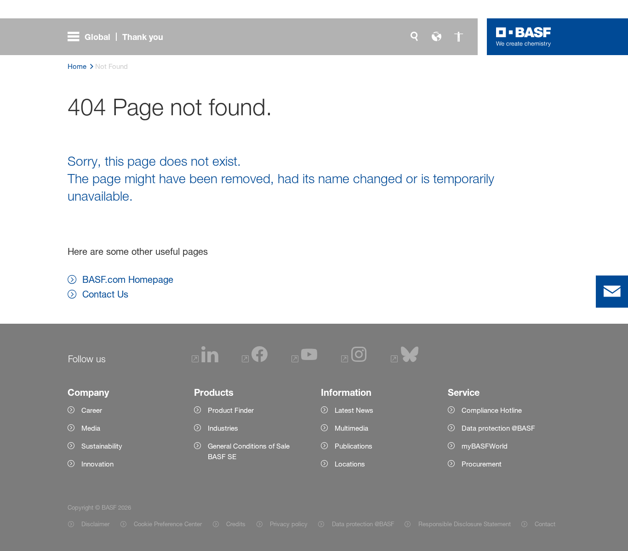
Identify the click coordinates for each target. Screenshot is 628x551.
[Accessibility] (458, 37)
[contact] (612, 292)
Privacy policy (289, 524)
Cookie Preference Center (168, 524)
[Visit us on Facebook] (254, 360)
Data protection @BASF (363, 524)
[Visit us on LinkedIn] (205, 360)
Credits (235, 524)
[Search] (414, 37)
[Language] (436, 37)
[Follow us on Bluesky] (404, 360)
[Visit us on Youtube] (304, 360)
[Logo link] (523, 37)
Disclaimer (95, 524)
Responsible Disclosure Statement (464, 524)
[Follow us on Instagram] (354, 360)
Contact (545, 524)
